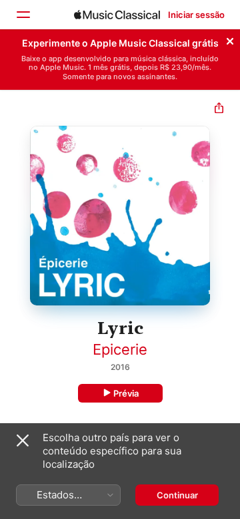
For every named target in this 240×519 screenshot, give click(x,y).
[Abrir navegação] (22, 14)
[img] (117, 14)
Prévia (126, 393)
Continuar (177, 495)
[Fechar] (230, 39)
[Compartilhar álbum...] (219, 109)
